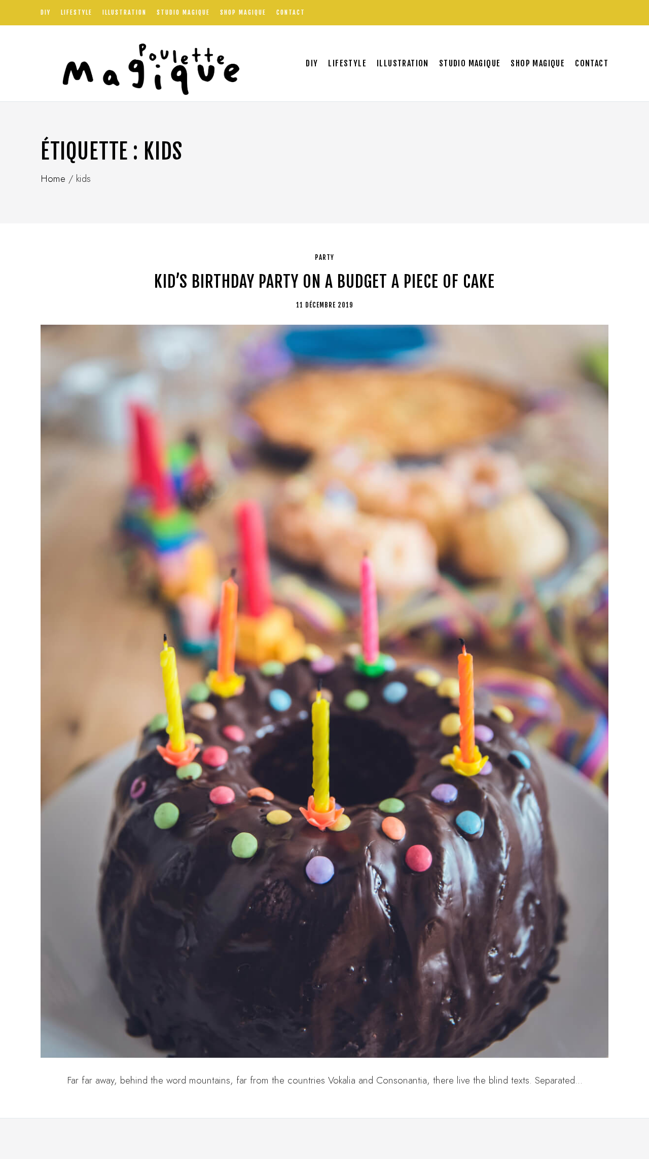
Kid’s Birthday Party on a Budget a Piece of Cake (324, 282)
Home (53, 178)
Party (324, 257)
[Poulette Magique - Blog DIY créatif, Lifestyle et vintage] (148, 63)
